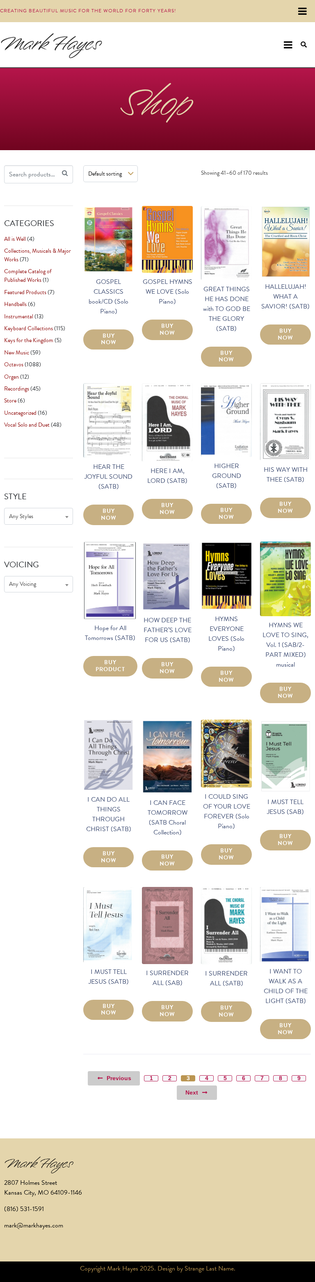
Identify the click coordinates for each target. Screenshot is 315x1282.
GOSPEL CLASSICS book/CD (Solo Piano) (108, 296)
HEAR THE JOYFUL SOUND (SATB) (108, 476)
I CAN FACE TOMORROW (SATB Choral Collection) (167, 817)
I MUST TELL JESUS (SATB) (109, 977)
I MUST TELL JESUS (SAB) (285, 807)
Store (10, 400)
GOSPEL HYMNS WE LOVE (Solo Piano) (167, 291)
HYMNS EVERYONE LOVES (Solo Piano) (226, 634)
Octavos (13, 364)
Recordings (16, 388)
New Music (16, 352)
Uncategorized (20, 413)
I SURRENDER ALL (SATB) (226, 978)
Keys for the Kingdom (28, 340)
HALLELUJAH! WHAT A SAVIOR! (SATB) (285, 296)
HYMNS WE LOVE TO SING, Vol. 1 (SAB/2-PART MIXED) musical (285, 645)
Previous (119, 1078)
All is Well (15, 239)
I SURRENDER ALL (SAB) (167, 978)
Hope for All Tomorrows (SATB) (110, 633)
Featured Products (25, 292)
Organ (11, 376)
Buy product (110, 666)
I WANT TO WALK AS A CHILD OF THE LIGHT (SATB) (286, 986)
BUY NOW (108, 339)
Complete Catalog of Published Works (27, 275)
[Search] (65, 173)
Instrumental (18, 316)
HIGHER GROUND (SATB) (226, 476)
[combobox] (38, 516)
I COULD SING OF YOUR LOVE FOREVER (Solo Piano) (226, 811)
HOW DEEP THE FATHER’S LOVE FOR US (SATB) (168, 630)
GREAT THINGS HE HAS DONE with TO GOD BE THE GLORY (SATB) (226, 309)
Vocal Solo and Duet (27, 424)
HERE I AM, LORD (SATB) (167, 476)
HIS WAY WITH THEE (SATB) (286, 474)
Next (191, 1092)
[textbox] (39, 516)
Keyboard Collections (28, 328)
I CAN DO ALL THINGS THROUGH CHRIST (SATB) (108, 814)
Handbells (15, 304)
